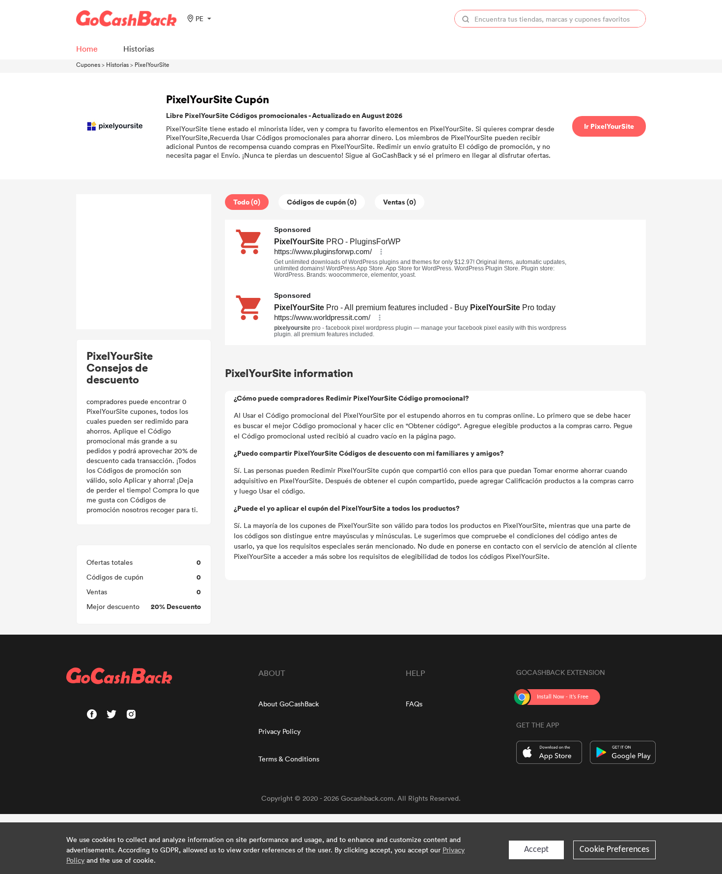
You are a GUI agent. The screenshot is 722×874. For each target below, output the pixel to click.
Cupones (88, 64)
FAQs (414, 703)
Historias (117, 64)
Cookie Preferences (614, 849)
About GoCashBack (288, 703)
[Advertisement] (144, 262)
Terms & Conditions (288, 758)
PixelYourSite (152, 64)
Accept (536, 849)
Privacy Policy (279, 731)
